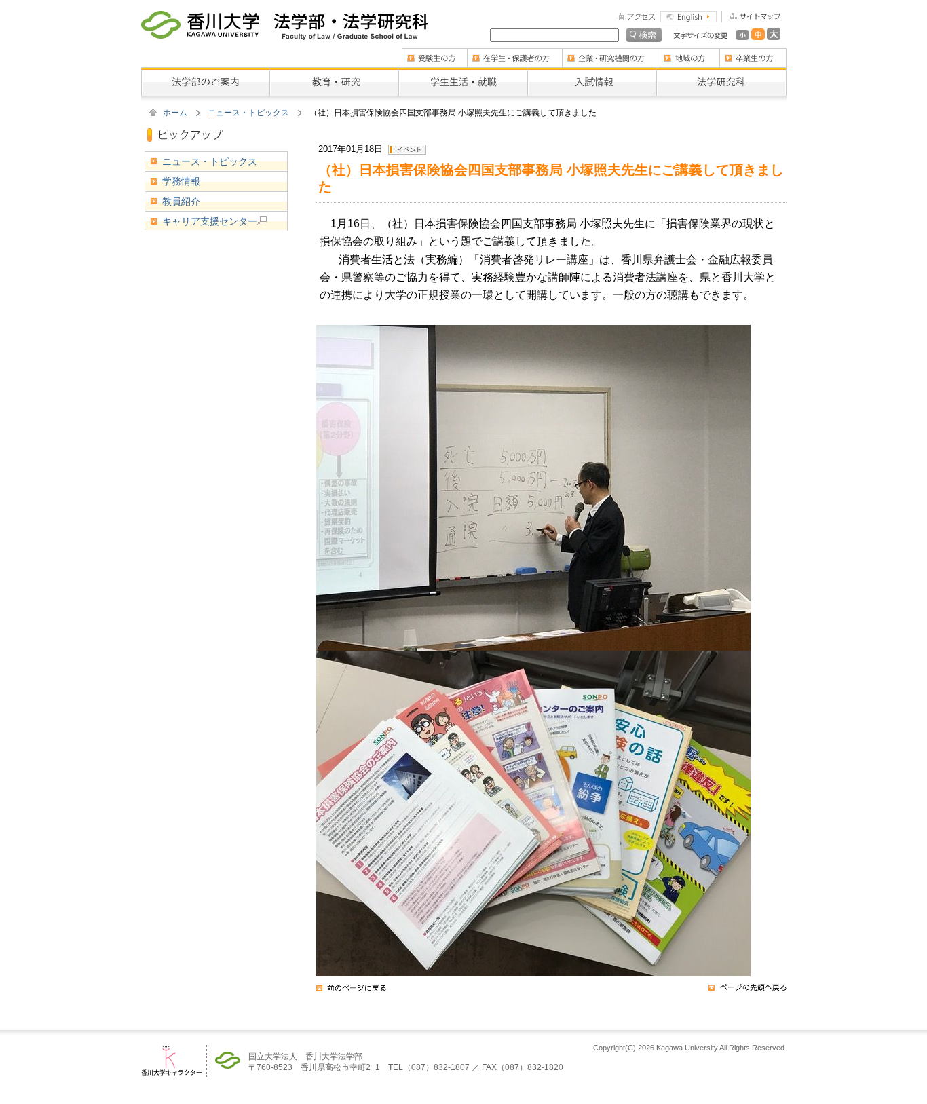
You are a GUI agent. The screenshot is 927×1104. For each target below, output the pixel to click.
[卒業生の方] (753, 52)
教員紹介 (181, 201)
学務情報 (181, 181)
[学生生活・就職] (462, 71)
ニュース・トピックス (248, 113)
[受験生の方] (434, 52)
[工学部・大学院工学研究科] (351, 20)
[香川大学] (200, 20)
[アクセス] (637, 15)
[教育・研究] (333, 71)
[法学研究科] (721, 71)
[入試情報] (591, 71)
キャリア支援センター (209, 221)
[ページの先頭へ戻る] (747, 992)
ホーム (175, 113)
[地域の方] (688, 52)
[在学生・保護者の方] (514, 52)
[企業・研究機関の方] (610, 52)
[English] (688, 15)
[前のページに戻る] (351, 992)
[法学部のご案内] (205, 71)
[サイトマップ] (750, 15)
